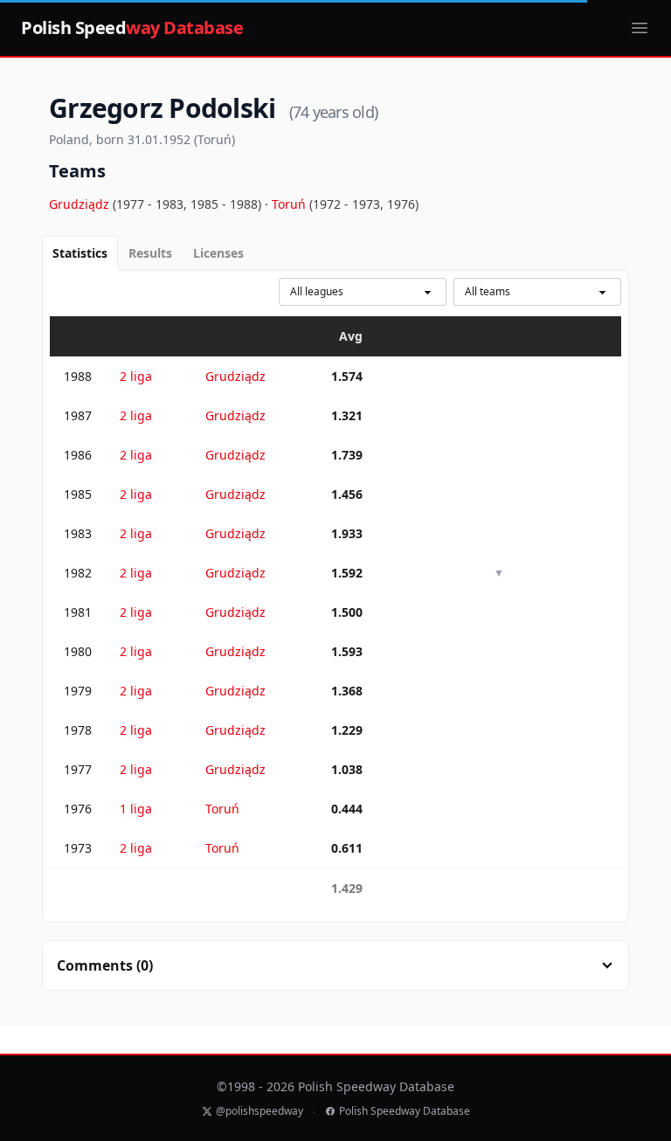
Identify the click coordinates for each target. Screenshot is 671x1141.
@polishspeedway (259, 1111)
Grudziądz (81, 204)
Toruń (290, 204)
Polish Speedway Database (404, 1111)
